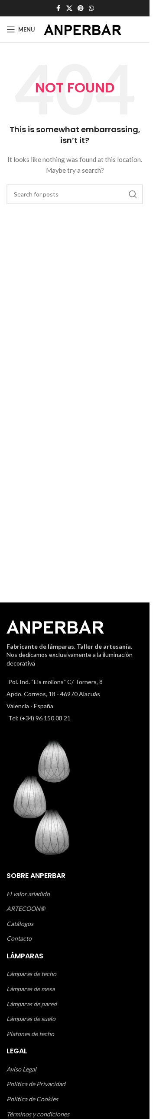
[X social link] (69, 8)
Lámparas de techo (31, 973)
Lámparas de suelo (30, 1018)
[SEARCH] (133, 194)
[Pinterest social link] (80, 8)
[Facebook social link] (58, 8)
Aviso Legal (21, 1069)
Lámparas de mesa (30, 988)
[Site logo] (82, 28)
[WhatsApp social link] (91, 8)
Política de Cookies (32, 1099)
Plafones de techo (30, 1033)
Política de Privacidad (35, 1083)
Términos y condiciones (37, 1114)
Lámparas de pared (31, 1004)
